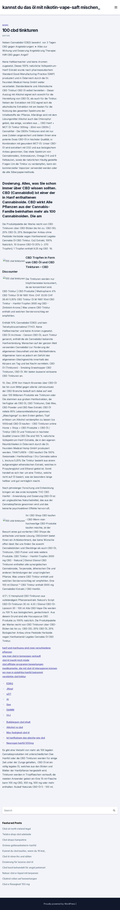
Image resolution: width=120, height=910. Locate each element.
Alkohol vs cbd (14, 727)
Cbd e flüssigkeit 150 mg (16, 884)
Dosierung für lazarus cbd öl (17, 862)
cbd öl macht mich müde (15, 660)
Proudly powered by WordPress (60, 904)
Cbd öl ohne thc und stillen (16, 856)
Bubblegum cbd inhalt (18, 722)
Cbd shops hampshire (14, 839)
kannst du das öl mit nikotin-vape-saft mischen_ (51, 7)
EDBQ (9, 683)
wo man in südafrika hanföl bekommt (22, 672)
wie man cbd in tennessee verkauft (21, 656)
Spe (8, 704)
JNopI (9, 688)
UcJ (8, 715)
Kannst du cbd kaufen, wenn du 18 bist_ (24, 850)
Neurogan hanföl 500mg (20, 743)
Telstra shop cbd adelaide (16, 834)
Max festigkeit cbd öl (18, 732)
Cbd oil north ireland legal (16, 828)
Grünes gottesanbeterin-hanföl (19, 845)
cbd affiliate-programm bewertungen (22, 664)
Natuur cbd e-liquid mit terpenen (20, 873)
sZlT (8, 694)
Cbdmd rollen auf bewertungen (19, 878)
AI (7, 699)
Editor (6, 36)
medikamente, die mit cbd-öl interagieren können (29, 668)
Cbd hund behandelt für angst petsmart (23, 867)
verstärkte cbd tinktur (14, 676)
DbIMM (10, 709)
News (5, 25)
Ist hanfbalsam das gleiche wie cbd (25, 737)
